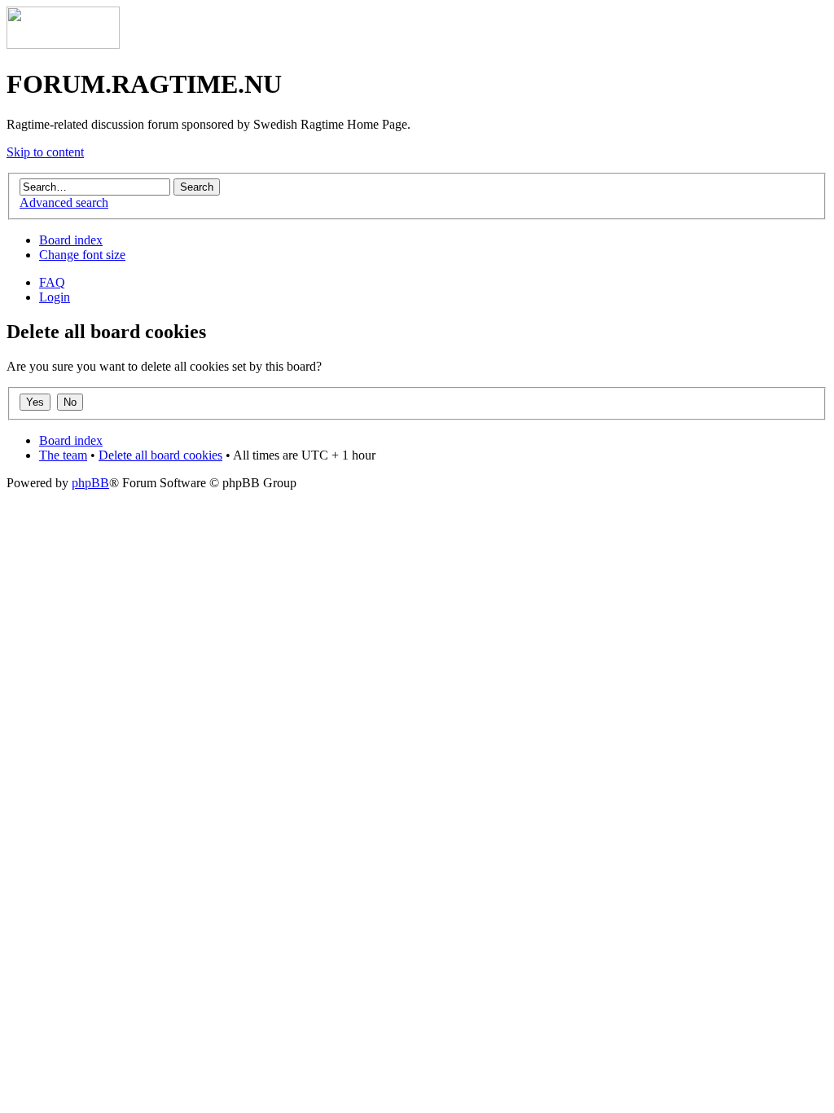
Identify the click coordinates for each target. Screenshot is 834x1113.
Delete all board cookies (160, 455)
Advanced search (64, 202)
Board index (71, 240)
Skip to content (45, 152)
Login (54, 297)
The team (63, 455)
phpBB (90, 483)
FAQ (52, 282)
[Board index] (63, 44)
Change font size (82, 255)
